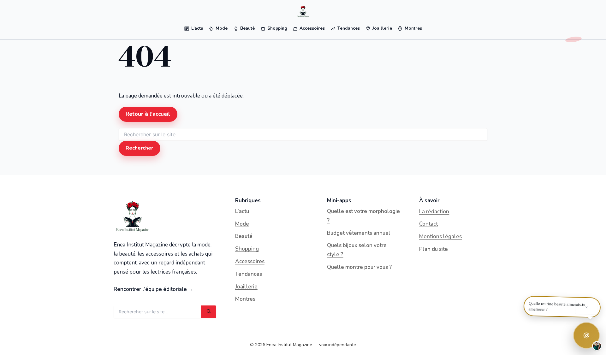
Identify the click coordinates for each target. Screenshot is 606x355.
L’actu (242, 211)
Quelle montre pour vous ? (359, 267)
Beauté (243, 236)
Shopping (247, 248)
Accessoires (249, 261)
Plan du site (433, 249)
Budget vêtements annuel (358, 233)
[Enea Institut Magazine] (303, 11)
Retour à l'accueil (148, 114)
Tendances (248, 274)
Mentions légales (440, 236)
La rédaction (434, 211)
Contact (428, 224)
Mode (242, 224)
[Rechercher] (208, 311)
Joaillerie (246, 286)
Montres (245, 299)
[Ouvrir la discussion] (586, 335)
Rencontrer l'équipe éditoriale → (153, 289)
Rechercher (139, 148)
